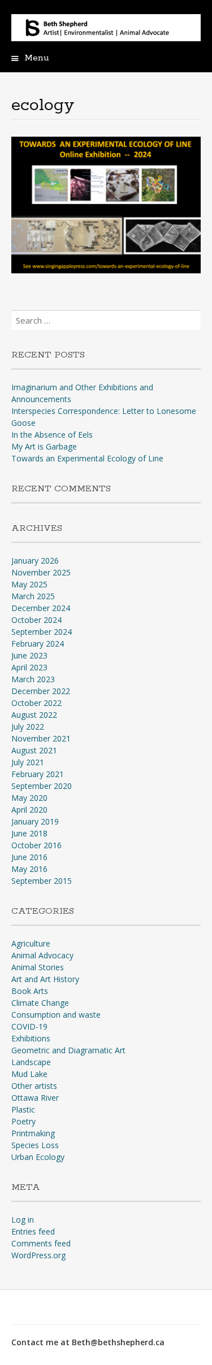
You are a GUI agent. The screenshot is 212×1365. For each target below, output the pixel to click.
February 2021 (37, 774)
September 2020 (41, 785)
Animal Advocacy (42, 955)
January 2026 (35, 560)
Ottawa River (35, 1097)
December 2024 (40, 608)
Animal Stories (37, 967)
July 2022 (27, 726)
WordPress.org (38, 1255)
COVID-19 (29, 1026)
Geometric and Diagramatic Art (68, 1050)
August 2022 (34, 714)
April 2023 (29, 667)
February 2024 (37, 643)
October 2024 (36, 619)
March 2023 (33, 679)
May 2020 (29, 797)
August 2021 (34, 750)
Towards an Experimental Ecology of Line (87, 458)
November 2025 (41, 572)
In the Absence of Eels (52, 434)
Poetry (23, 1121)
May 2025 (29, 584)
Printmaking (33, 1133)
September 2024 (41, 631)
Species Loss (35, 1145)
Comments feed (41, 1243)
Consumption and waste (56, 1014)
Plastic (23, 1109)
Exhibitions (30, 1038)
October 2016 (36, 845)
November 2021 (41, 738)
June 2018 (29, 833)
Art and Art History (45, 979)
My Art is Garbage (44, 446)
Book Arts (29, 990)
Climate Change (40, 1002)
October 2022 (36, 702)
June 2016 (29, 857)
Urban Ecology (37, 1157)
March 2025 (33, 596)
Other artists (34, 1085)
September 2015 (41, 880)
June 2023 (29, 655)
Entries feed (33, 1231)
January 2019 (35, 821)
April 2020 (29, 809)
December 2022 (40, 691)
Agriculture (30, 943)
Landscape (31, 1062)
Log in (22, 1219)
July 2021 (27, 762)
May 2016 (29, 869)
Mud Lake (29, 1074)
